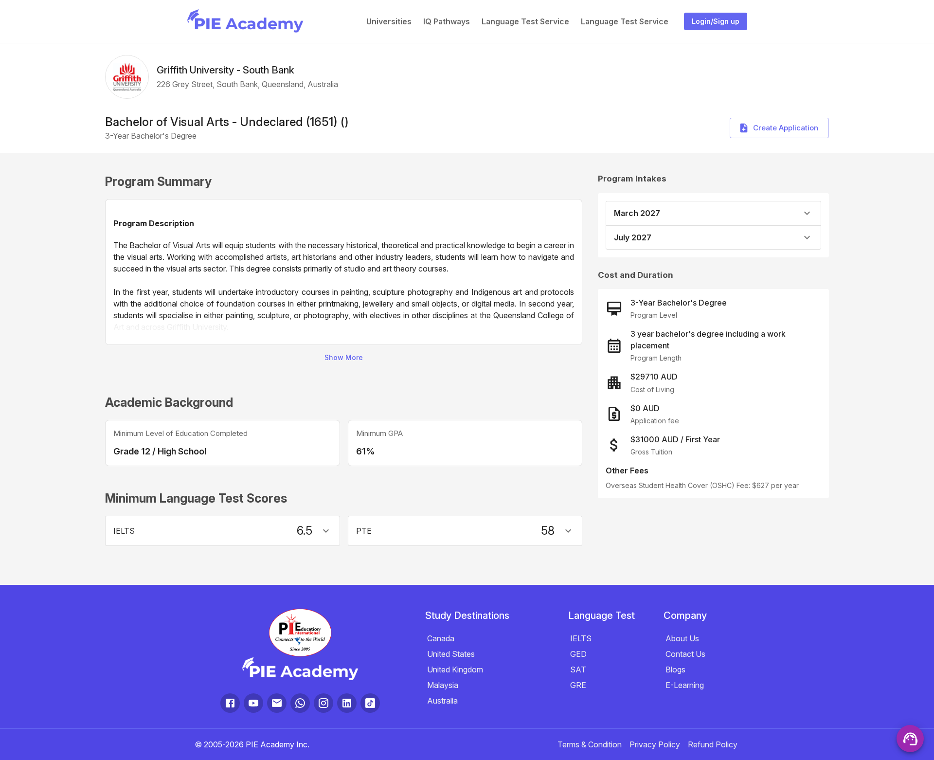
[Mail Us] (277, 703)
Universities (389, 21)
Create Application (785, 127)
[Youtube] (253, 703)
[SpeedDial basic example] (910, 738)
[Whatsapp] (300, 703)
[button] (223, 530)
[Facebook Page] (230, 703)
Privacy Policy (654, 744)
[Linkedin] (347, 703)
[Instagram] (323, 703)
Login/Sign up (715, 21)
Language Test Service (525, 21)
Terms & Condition (589, 744)
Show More (343, 357)
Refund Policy (712, 744)
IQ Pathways (446, 21)
